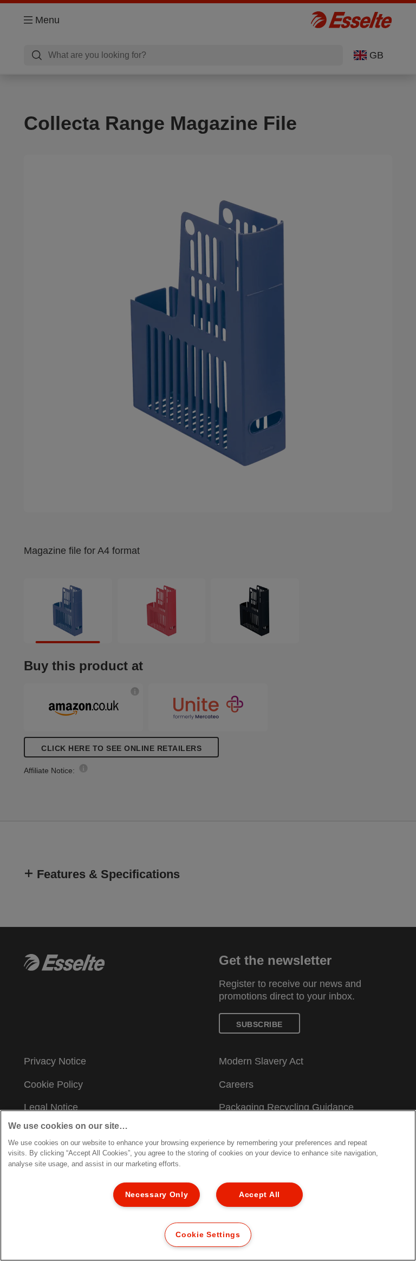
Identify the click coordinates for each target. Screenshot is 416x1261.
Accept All (259, 1194)
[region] (208, 1185)
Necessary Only (156, 1194)
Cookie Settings (208, 1234)
